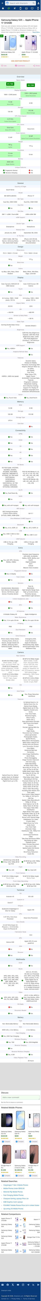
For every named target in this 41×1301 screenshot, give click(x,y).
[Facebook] (8, 1285)
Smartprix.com (18, 1296)
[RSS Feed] (33, 1285)
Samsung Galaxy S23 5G (6, 1132)
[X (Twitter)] (13, 1285)
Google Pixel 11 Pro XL (33, 1166)
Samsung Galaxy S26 (33, 1132)
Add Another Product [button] (20, 61)
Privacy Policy (15, 1299)
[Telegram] (28, 1285)
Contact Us (5, 1299)
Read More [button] (36, 32)
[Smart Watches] (38, 8)
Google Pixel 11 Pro (6, 1166)
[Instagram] (23, 1285)
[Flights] (15, 8)
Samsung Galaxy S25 (8, 52)
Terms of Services (29, 1299)
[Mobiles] (20, 8)
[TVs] (32, 8)
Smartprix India (6, 1290)
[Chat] (9, 8)
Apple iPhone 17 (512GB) (30, 52)
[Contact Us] (2, 1285)
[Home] (3, 8)
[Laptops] (26, 8)
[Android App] (38, 1285)
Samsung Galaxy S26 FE (20, 1132)
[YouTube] (18, 1285)
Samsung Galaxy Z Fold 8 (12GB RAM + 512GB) (20, 1167)
